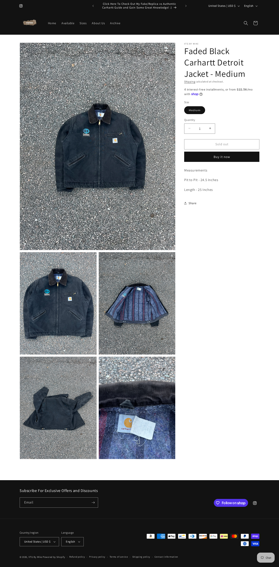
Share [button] (193, 203)
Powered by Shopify (54, 556)
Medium (197, 111)
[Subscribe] (93, 502)
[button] (246, 23)
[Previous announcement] (93, 6)
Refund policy (77, 556)
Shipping (189, 81)
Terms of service (119, 556)
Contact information (166, 556)
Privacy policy (97, 556)
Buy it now (222, 156)
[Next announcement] (186, 6)
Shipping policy (141, 556)
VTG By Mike (35, 556)
